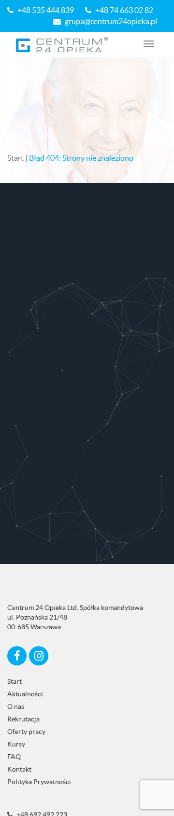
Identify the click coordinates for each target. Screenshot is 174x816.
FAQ (14, 757)
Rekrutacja (23, 719)
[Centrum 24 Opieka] (62, 44)
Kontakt (19, 769)
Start (15, 157)
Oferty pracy (26, 731)
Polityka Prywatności (39, 782)
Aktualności (25, 694)
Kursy (16, 744)
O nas (15, 706)
